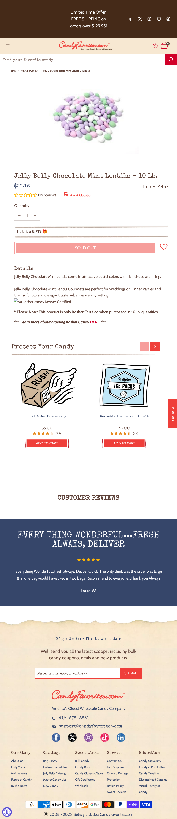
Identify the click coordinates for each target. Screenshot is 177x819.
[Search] (171, 59)
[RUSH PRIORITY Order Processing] (46, 385)
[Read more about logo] (88, 702)
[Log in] (155, 46)
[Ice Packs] (124, 385)
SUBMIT (131, 673)
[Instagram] (149, 19)
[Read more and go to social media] (56, 737)
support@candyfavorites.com (90, 726)
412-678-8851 (74, 718)
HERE (95, 322)
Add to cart (47, 443)
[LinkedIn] (159, 19)
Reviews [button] (173, 414)
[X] (140, 19)
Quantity (22, 205)
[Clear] (163, 59)
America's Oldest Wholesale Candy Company (88, 708)
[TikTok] (168, 19)
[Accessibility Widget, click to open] (7, 812)
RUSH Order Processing (46, 416)
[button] (26, 195)
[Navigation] (8, 46)
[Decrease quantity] (19, 215)
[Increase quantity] (35, 215)
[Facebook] (130, 19)
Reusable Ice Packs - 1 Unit (124, 416)
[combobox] (88, 59)
